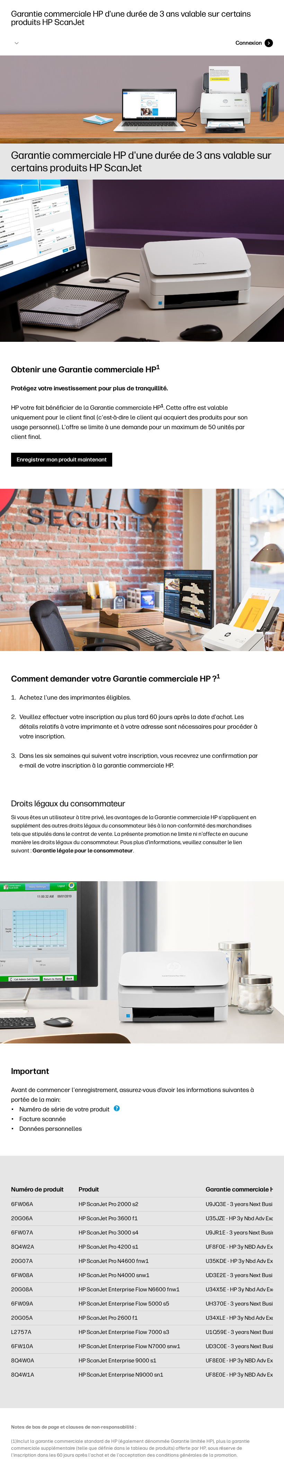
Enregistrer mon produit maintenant (62, 459)
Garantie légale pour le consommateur (83, 850)
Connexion (249, 43)
